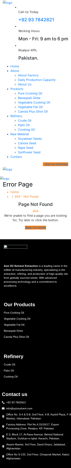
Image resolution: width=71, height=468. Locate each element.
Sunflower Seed (29, 152)
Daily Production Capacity (37, 80)
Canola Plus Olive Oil (33, 111)
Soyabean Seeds (30, 138)
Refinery (16, 116)
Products (16, 89)
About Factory (28, 75)
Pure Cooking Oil (30, 93)
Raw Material (19, 134)
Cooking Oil (26, 129)
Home (14, 66)
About (14, 71)
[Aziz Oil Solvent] (7, 2)
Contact (16, 157)
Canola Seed (27, 143)
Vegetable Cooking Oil (34, 102)
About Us (24, 84)
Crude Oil (24, 120)
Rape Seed (25, 148)
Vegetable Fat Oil (30, 107)
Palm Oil (24, 125)
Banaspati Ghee (29, 98)
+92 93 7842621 (36, 19)
